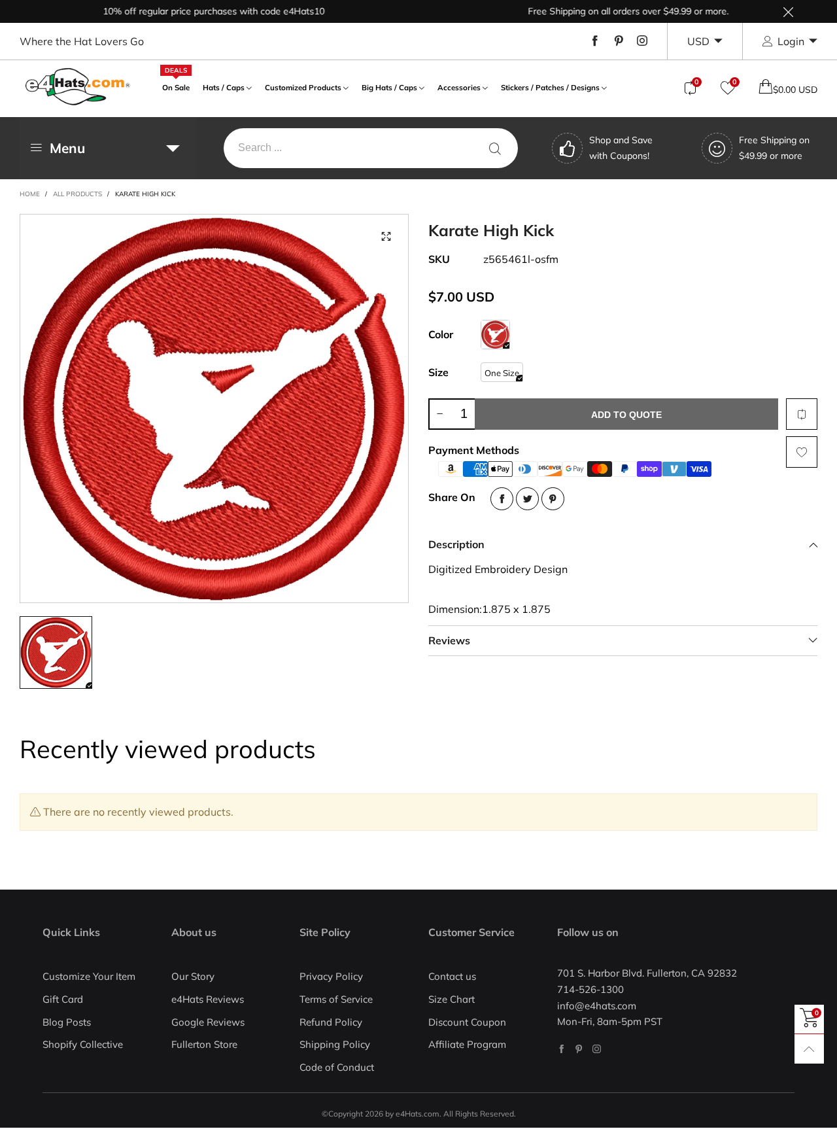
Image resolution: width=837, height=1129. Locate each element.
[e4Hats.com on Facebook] (561, 1049)
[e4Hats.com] (78, 86)
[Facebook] (595, 41)
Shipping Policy (334, 1044)
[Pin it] (552, 498)
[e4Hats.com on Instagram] (596, 1049)
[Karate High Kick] (214, 408)
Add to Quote (626, 414)
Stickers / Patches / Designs (550, 87)
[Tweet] (527, 498)
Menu (67, 147)
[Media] (386, 237)
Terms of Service (336, 999)
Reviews (449, 640)
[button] (439, 414)
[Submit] (495, 148)
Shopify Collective (83, 1044)
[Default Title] (495, 334)
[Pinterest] (618, 41)
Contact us (452, 976)
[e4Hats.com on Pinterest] (579, 1049)
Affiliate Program (467, 1044)
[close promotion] (788, 11)
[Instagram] (642, 41)
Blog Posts (67, 1022)
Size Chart (451, 999)
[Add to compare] (801, 414)
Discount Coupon (467, 1022)
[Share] (501, 498)
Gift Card (63, 999)
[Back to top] (809, 1049)
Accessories (459, 87)
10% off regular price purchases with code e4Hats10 (194, 11)
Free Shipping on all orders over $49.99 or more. (608, 11)
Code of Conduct (336, 1067)
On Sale (176, 86)
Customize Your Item (89, 976)
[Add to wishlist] (801, 452)
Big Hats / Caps (389, 87)
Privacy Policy (331, 976)
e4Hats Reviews (207, 999)
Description (456, 544)
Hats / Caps (224, 87)
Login (790, 41)
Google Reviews (208, 1022)
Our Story (192, 976)
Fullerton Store (204, 1044)
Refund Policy (330, 1022)
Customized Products (303, 87)
